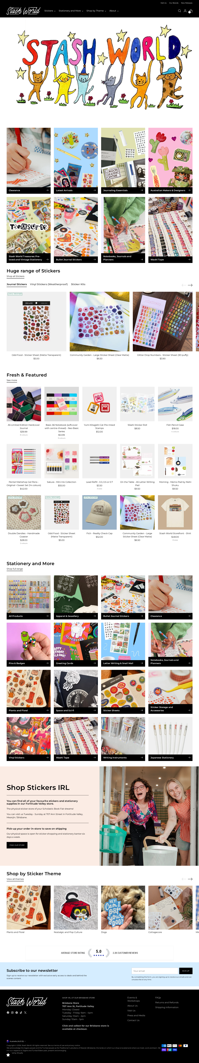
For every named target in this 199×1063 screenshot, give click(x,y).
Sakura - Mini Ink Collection (61, 482)
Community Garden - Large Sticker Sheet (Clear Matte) (99, 355)
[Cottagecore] (170, 908)
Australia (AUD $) (17, 1041)
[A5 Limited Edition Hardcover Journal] (24, 404)
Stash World (27, 1045)
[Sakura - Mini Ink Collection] (61, 461)
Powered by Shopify (15, 1053)
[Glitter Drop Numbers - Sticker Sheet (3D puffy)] (163, 321)
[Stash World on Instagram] (12, 1013)
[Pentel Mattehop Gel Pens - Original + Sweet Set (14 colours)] (24, 461)
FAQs (158, 997)
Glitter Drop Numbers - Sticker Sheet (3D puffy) (162, 355)
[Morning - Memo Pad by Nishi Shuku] (175, 461)
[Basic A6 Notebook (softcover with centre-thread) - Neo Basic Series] (61, 404)
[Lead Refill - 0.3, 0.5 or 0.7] (99, 461)
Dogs (104, 932)
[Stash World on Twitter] (25, 1013)
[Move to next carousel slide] (190, 285)
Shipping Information (167, 1007)
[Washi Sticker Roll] (137, 404)
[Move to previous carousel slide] (184, 285)
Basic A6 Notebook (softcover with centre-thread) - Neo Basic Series (62, 428)
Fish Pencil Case (175, 425)
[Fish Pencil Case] (175, 404)
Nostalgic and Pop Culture (68, 932)
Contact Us (133, 1020)
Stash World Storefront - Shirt (175, 533)
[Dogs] (123, 908)
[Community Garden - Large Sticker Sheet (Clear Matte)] (99, 321)
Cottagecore (155, 932)
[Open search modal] (179, 11)
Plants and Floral (15, 932)
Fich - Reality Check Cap (99, 533)
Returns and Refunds (167, 1002)
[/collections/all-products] (99, 69)
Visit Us (131, 1010)
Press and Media (136, 1015)
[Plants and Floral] (29, 908)
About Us (132, 1005)
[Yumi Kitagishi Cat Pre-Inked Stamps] (99, 404)
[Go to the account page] (185, 11)
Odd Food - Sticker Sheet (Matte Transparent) (36, 355)
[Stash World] (23, 11)
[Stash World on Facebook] (8, 1013)
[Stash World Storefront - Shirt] (175, 512)
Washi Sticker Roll (137, 425)
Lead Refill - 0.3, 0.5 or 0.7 (99, 482)
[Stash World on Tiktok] (21, 1013)
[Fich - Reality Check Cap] (99, 512)
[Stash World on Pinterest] (17, 1013)
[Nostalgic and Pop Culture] (76, 908)
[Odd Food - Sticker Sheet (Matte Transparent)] (36, 321)
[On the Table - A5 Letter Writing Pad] (137, 461)
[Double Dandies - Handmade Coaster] (24, 512)
